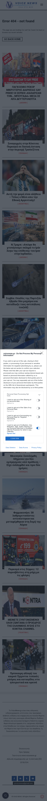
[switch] (38, 400)
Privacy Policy (36, 447)
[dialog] (23, 400)
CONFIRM (15, 438)
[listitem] (23, 394)
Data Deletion (11, 447)
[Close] (42, 354)
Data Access (23, 447)
